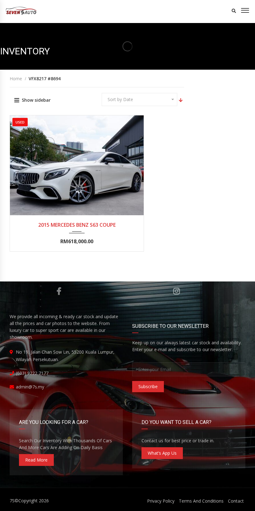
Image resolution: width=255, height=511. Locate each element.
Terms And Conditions (201, 501)
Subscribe (148, 386)
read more (36, 460)
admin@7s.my (30, 387)
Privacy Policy (160, 501)
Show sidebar (36, 100)
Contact (236, 501)
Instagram (176, 291)
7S (12, 501)
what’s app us (162, 453)
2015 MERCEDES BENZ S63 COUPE (77, 224)
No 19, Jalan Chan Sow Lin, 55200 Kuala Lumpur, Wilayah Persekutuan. (65, 355)
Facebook (59, 291)
